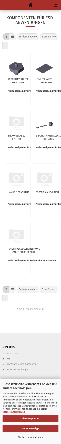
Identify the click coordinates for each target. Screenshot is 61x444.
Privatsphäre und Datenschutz (22, 364)
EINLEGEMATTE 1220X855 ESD (44, 81)
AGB (8, 358)
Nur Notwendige (30, 428)
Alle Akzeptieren (30, 418)
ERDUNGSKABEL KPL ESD (16, 137)
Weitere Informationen (30, 437)
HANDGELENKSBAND (18, 192)
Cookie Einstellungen (17, 369)
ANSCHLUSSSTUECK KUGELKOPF (18, 81)
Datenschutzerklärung (14, 412)
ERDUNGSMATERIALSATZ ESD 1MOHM (48, 137)
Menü (5, 5)
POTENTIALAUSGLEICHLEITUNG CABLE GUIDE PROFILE (24, 250)
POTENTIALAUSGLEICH (47, 192)
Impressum (12, 353)
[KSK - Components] (30, 5)
